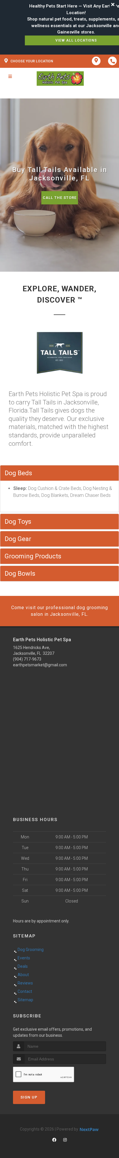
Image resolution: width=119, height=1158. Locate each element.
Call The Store (60, 197)
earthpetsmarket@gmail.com (40, 665)
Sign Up (29, 1097)
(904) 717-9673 (27, 659)
